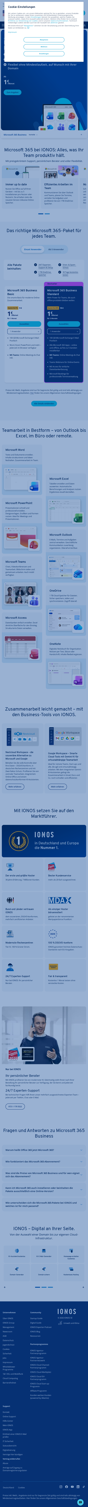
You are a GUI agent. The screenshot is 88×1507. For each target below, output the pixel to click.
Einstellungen (36, 17)
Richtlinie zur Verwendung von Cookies (23, 21)
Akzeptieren (28, 26)
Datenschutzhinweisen (59, 21)
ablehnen (54, 23)
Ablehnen (44, 47)
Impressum (12, 32)
